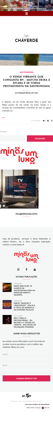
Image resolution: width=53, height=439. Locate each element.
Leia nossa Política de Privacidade (37, 404)
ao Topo (26, 395)
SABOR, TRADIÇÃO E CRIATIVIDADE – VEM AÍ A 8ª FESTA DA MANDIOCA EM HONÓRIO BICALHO (24, 307)
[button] (26, 13)
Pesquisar (3, 132)
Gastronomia (26, 72)
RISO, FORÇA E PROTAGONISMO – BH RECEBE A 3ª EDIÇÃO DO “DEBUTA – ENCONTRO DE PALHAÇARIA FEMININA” (25, 322)
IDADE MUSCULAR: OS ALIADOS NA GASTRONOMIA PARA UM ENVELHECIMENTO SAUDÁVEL (24, 290)
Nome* (5, 354)
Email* (5, 365)
